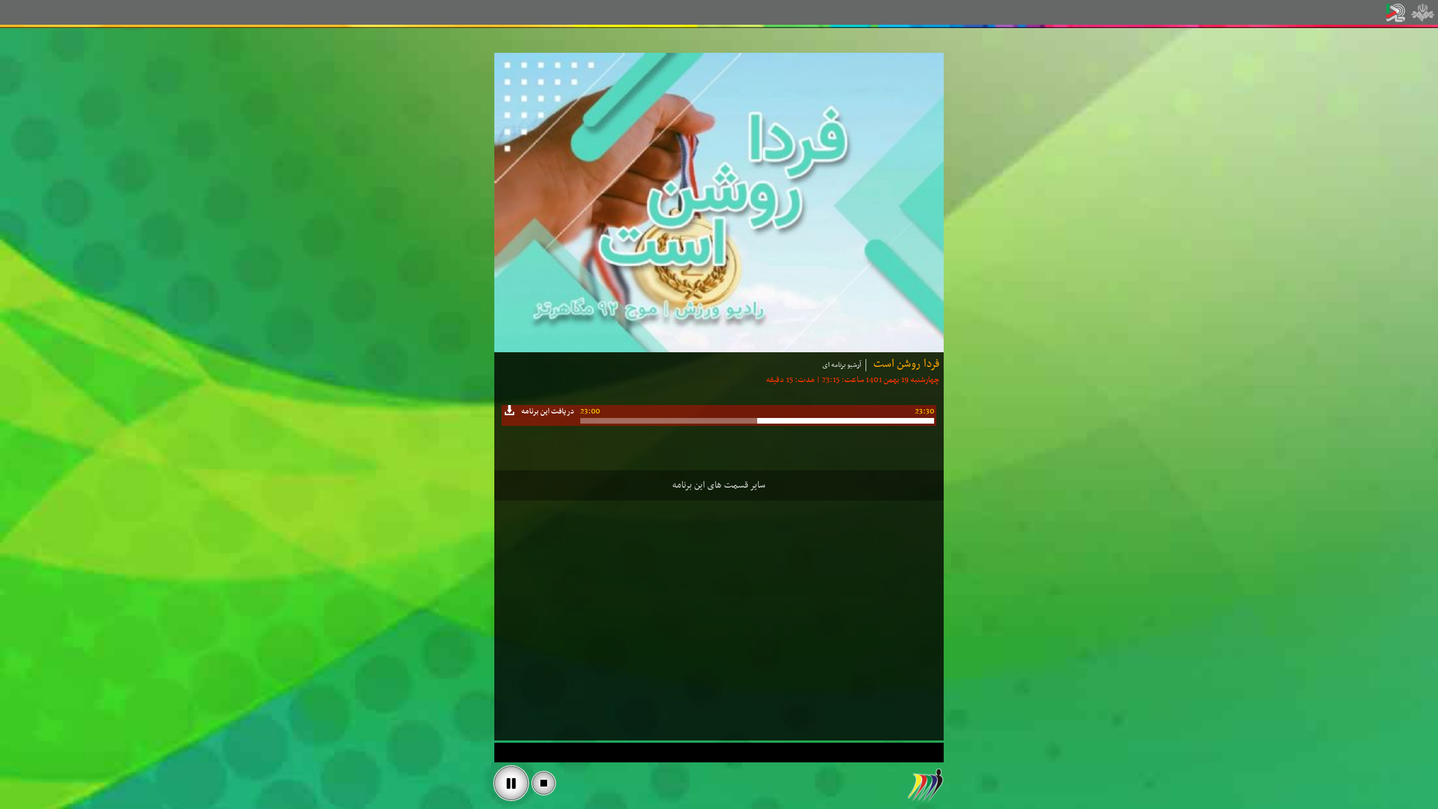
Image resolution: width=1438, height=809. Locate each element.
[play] (511, 783)
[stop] (544, 783)
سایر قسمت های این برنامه (719, 485)
